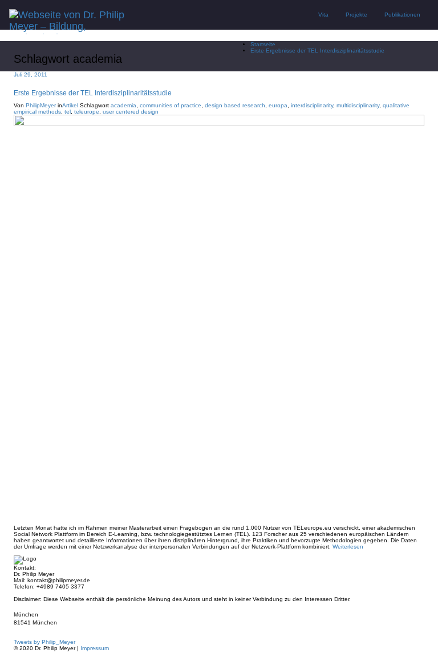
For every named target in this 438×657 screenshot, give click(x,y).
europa (278, 105)
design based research (235, 105)
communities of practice (170, 105)
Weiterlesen (347, 546)
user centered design (131, 111)
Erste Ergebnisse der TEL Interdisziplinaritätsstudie (317, 50)
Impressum (94, 648)
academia (123, 105)
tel (67, 111)
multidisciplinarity (357, 105)
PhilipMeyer (41, 105)
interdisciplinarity (312, 105)
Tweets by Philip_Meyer (44, 642)
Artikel (70, 105)
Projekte (356, 14)
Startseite (262, 44)
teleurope (86, 111)
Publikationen (402, 14)
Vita (323, 14)
